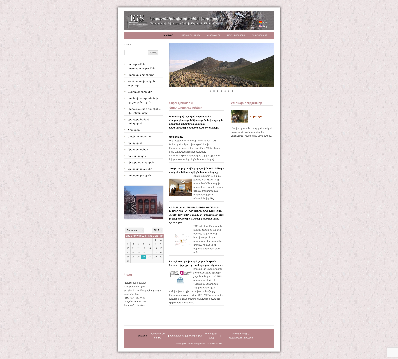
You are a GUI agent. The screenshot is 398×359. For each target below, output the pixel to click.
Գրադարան (135, 143)
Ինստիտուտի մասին (190, 35)
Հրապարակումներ (140, 169)
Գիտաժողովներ (138, 149)
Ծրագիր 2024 (176, 136)
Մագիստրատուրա (140, 136)
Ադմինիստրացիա (236, 35)
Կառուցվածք (213, 35)
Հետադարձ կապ (259, 35)
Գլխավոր (168, 35)
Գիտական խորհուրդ (141, 75)
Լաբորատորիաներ (140, 92)
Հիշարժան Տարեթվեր (141, 162)
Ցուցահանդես (137, 156)
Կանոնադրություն (139, 175)
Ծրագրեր (134, 130)
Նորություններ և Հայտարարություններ (241, 335)
